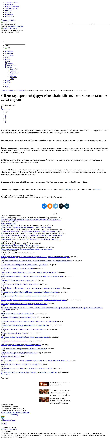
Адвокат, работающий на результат (14, 333)
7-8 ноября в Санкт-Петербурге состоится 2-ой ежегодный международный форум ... (32, 235)
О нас (14, 412)
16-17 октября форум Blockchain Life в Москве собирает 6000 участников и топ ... (31, 220)
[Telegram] (55, 206)
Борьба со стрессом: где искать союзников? (17, 313)
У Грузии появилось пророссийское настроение (18, 317)
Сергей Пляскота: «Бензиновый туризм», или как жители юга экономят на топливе (32, 288)
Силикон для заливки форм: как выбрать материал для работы (24, 265)
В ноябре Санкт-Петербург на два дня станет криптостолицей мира (26, 227)
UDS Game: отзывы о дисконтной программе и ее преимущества (25, 337)
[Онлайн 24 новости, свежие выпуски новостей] (9, 28)
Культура (8, 67)
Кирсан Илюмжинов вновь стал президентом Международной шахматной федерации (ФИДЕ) (36, 360)
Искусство (13, 77)
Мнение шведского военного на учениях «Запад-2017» (21, 364)
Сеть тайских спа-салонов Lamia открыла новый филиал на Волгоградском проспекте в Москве (36, 261)
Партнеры (9, 14)
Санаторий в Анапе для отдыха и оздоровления (18, 280)
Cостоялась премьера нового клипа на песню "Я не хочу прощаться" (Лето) (29, 321)
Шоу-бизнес (14, 73)
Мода (12, 75)
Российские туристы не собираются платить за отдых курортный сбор (27, 368)
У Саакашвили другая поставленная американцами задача (22, 329)
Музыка (12, 71)
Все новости (5, 374)
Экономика (9, 55)
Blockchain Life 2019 (8, 223)
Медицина (9, 63)
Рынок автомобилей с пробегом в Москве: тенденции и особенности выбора (29, 292)
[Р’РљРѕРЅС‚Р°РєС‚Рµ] (44, 206)
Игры (7, 86)
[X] (61, 206)
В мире (8, 59)
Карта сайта (9, 16)
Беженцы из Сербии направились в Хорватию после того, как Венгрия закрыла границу (34, 300)
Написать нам (6, 412)
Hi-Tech (8, 83)
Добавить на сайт (11, 8)
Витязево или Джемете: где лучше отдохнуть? (18, 268)
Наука (7, 81)
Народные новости (12, 6)
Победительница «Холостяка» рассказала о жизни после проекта (25, 296)
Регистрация (5, 20)
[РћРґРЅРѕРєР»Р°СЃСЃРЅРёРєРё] (49, 206)
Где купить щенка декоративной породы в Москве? (20, 284)
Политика (9, 51)
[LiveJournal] (66, 206)
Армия (7, 57)
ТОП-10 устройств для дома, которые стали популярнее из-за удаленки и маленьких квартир (35, 257)
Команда (8, 10)
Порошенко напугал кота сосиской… (14, 341)
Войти (13, 20)
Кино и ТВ (14, 69)
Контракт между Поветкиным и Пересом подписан (20, 245)
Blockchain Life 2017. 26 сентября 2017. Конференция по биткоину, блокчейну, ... (30, 239)
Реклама (19, 412)
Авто (7, 84)
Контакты (26, 412)
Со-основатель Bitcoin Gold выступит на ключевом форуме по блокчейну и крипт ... (32, 231)
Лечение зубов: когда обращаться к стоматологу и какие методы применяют (29, 272)
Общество (9, 53)
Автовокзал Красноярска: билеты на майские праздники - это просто (26, 249)
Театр (12, 79)
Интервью (9, 5)
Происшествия (10, 65)
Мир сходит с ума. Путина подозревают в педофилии (21, 345)
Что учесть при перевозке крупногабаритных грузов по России (24, 325)
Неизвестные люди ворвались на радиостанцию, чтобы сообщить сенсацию (29, 372)
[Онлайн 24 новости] (9, 429)
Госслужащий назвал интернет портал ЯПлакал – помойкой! (23, 349)
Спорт (7, 61)
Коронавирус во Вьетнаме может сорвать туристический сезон (24, 304)
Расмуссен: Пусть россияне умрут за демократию (19, 353)
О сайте (8, 12)
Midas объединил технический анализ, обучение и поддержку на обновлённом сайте (32, 276)
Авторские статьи (11, 3)
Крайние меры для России (10, 356)
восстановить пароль (15, 26)
